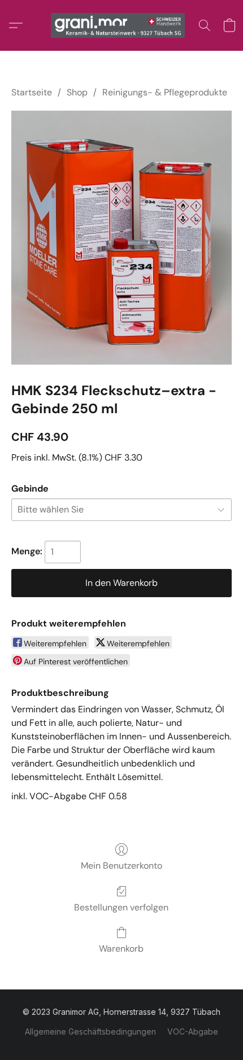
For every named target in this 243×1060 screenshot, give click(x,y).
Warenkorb (121, 948)
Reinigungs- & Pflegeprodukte (164, 92)
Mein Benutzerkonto (121, 865)
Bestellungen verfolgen (121, 907)
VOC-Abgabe (192, 1031)
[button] (121, 25)
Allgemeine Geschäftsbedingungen (90, 1031)
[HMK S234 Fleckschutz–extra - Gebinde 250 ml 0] (121, 238)
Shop (77, 92)
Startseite (31, 92)
